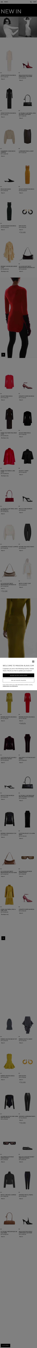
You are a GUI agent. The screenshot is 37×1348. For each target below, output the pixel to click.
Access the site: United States (18, 675)
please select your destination (10, 686)
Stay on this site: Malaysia (18, 680)
